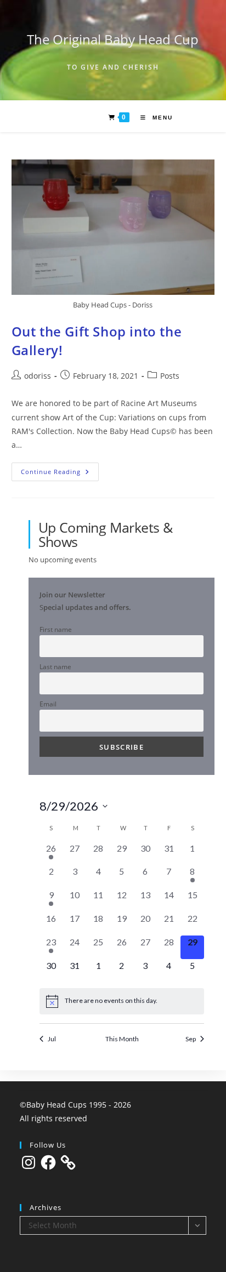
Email (47, 703)
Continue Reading (60, 473)
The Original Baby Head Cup (113, 39)
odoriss (37, 375)
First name (55, 629)
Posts (169, 375)
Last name (55, 666)
